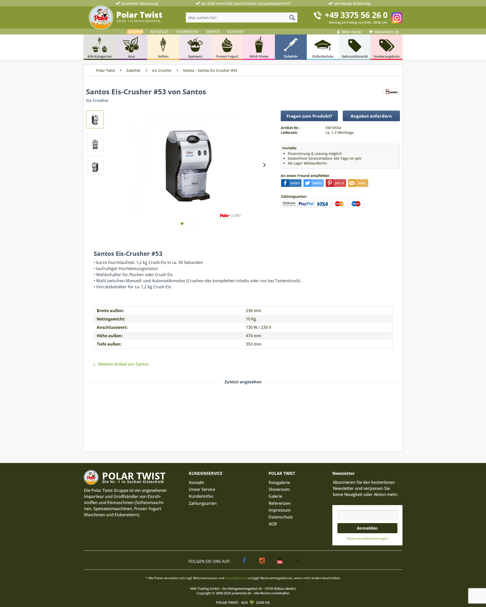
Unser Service (202, 489)
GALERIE (135, 31)
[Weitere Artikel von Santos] (391, 96)
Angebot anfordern (371, 116)
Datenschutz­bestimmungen (367, 538)
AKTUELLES (159, 31)
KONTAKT (235, 31)
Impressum (280, 510)
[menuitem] (241, 17)
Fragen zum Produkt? (309, 116)
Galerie (275, 496)
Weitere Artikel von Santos (123, 364)
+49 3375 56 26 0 (356, 14)
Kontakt (196, 482)
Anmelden (367, 528)
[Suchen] (292, 17)
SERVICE (213, 31)
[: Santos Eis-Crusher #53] (95, 119)
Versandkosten (236, 578)
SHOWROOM (187, 31)
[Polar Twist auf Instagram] (396, 17)
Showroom (279, 489)
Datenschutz (281, 517)
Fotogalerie (279, 482)
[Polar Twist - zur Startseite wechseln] (101, 17)
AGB (273, 524)
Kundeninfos (201, 496)
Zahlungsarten (203, 503)
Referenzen (280, 503)
